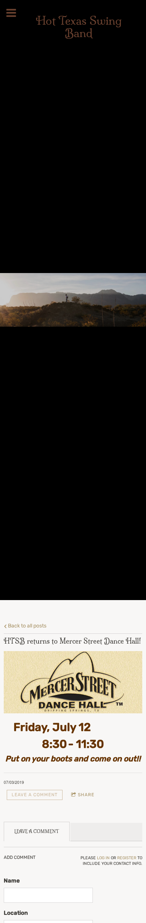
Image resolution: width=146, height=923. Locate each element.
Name (12, 880)
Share (86, 794)
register (126, 857)
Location (16, 912)
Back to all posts (26, 626)
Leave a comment (35, 794)
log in (103, 857)
